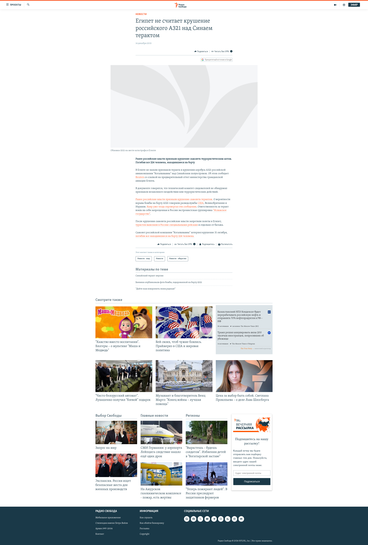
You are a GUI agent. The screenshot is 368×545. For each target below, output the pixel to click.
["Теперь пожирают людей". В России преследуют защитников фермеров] (206, 474)
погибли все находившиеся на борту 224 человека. (165, 236)
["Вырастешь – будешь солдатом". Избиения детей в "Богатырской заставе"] (206, 432)
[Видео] (335, 5)
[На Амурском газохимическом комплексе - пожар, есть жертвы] (161, 474)
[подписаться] (241, 519)
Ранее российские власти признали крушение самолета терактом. (174, 199)
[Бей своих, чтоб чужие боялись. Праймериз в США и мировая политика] (184, 322)
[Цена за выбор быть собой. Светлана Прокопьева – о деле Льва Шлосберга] (244, 376)
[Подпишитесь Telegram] (214, 519)
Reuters (140, 177)
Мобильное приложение (108, 518)
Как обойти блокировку (152, 523)
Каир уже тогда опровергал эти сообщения (171, 207)
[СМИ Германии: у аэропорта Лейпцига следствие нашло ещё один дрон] (161, 432)
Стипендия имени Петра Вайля (111, 523)
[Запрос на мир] (116, 432)
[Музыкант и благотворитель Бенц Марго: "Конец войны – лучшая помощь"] (184, 376)
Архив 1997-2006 (104, 529)
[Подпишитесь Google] (186, 519)
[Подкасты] (234, 519)
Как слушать (146, 518)
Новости (141, 14)
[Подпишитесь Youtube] (207, 519)
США (201, 203)
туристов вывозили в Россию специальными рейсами (167, 225)
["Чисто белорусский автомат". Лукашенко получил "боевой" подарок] (123, 376)
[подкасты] (344, 5)
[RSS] (227, 519)
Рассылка (144, 529)
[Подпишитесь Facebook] (193, 519)
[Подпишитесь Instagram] (221, 519)
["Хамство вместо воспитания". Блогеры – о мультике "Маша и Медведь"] (123, 322)
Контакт (99, 534)
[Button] (201, 51)
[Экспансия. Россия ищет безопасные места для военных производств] (116, 465)
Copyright (144, 534)
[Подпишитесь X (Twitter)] (200, 519)
